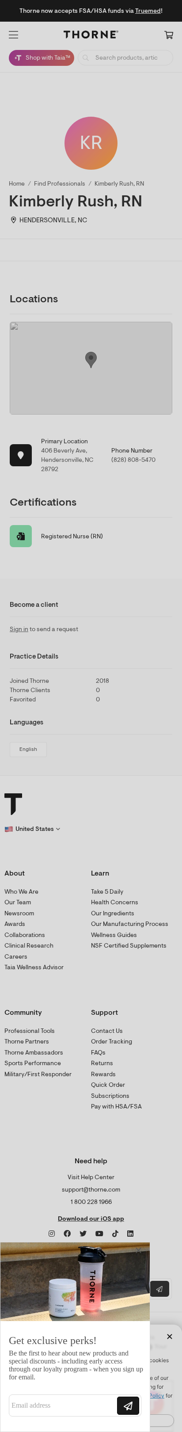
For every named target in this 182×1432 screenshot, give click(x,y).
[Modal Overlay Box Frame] (75, 1337)
